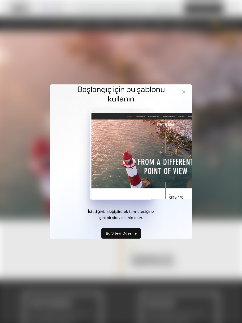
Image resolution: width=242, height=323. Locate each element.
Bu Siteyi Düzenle (121, 233)
